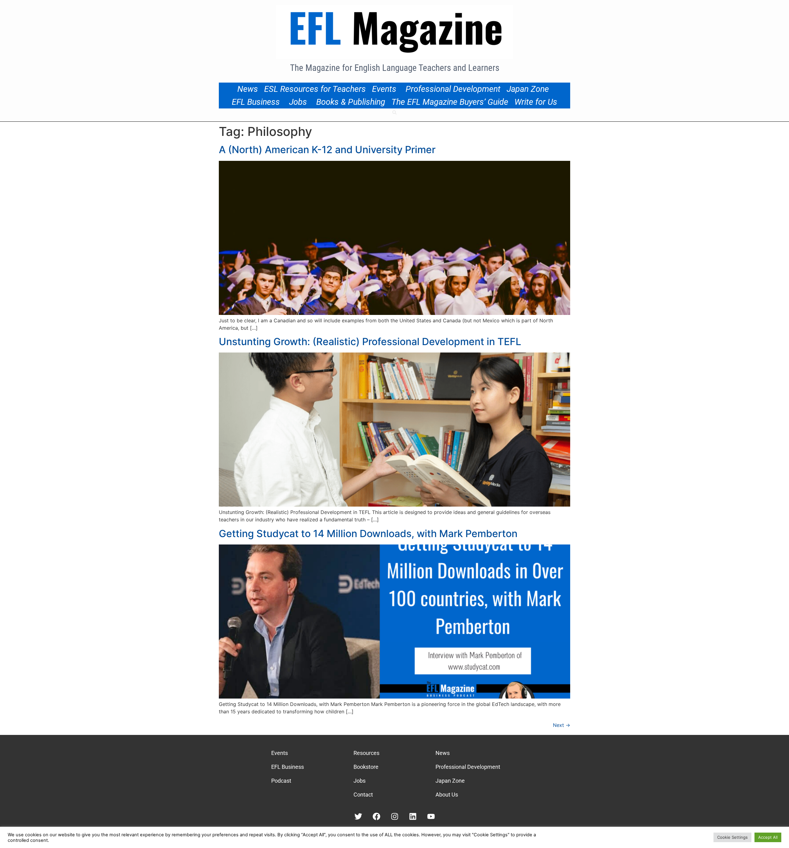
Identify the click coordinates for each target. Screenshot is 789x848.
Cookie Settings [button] (732, 837)
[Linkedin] (413, 816)
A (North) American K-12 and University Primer (327, 150)
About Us (446, 794)
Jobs (298, 102)
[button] (394, 112)
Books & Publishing (350, 102)
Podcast (281, 780)
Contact (363, 794)
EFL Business (256, 102)
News (247, 89)
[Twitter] (358, 816)
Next (561, 725)
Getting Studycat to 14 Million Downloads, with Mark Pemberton (368, 534)
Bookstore (366, 767)
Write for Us (535, 102)
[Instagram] (395, 816)
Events (384, 89)
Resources (366, 753)
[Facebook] (376, 816)
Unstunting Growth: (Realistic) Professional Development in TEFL (370, 342)
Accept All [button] (768, 837)
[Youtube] (431, 816)
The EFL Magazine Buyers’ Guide (449, 102)
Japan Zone (528, 89)
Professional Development (453, 89)
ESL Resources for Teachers (315, 89)
